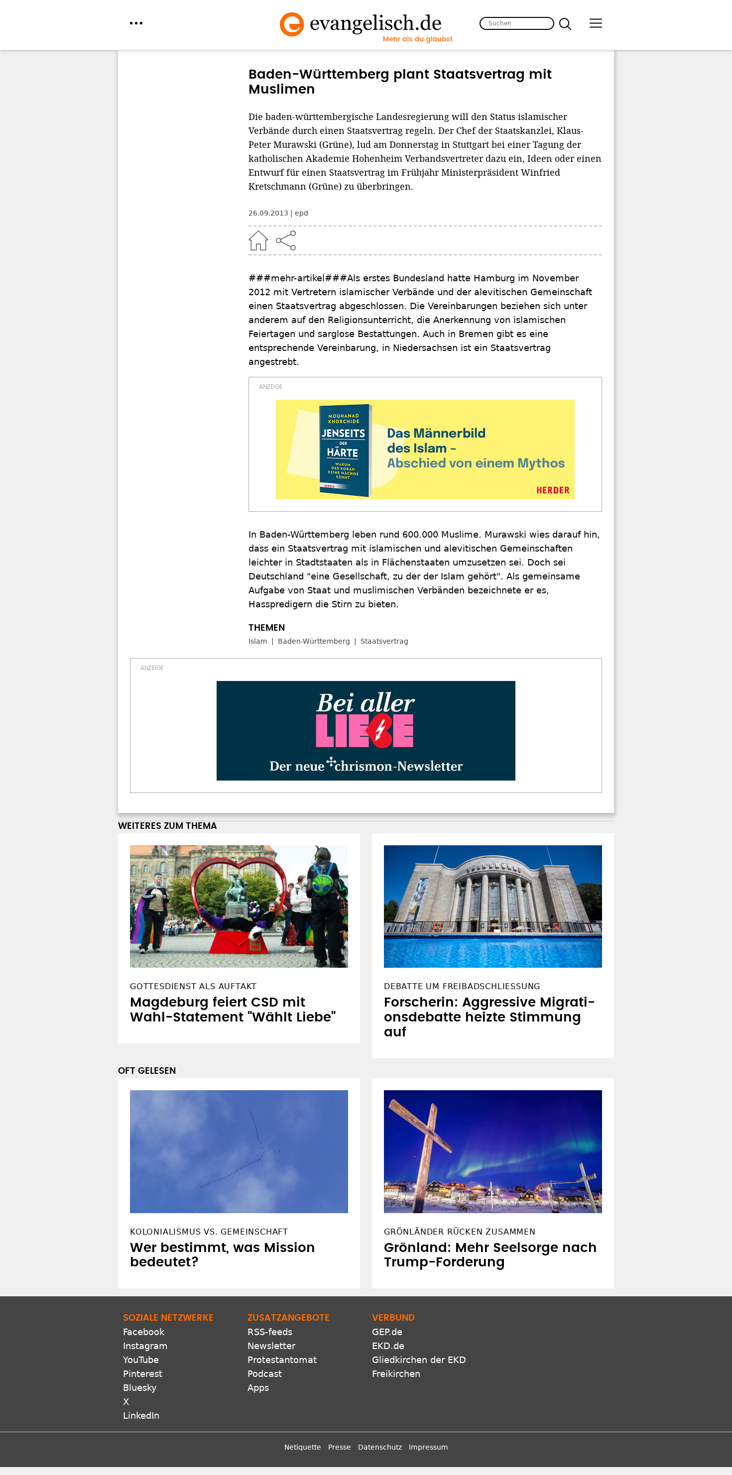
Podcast (264, 1450)
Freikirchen (396, 1450)
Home (258, 240)
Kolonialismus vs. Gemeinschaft (209, 1307)
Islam (257, 641)
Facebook (143, 1408)
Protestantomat (282, 1436)
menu (136, 23)
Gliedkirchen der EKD (419, 1436)
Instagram (145, 1422)
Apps (258, 1464)
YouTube (141, 1436)
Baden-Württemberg (314, 641)
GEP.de (387, 1408)
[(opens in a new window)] (425, 449)
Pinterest (142, 1450)
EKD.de (388, 1422)
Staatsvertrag (384, 641)
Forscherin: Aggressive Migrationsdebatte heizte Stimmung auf (489, 1093)
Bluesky (140, 1464)
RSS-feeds (269, 1408)
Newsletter (271, 1422)
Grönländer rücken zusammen (460, 1307)
